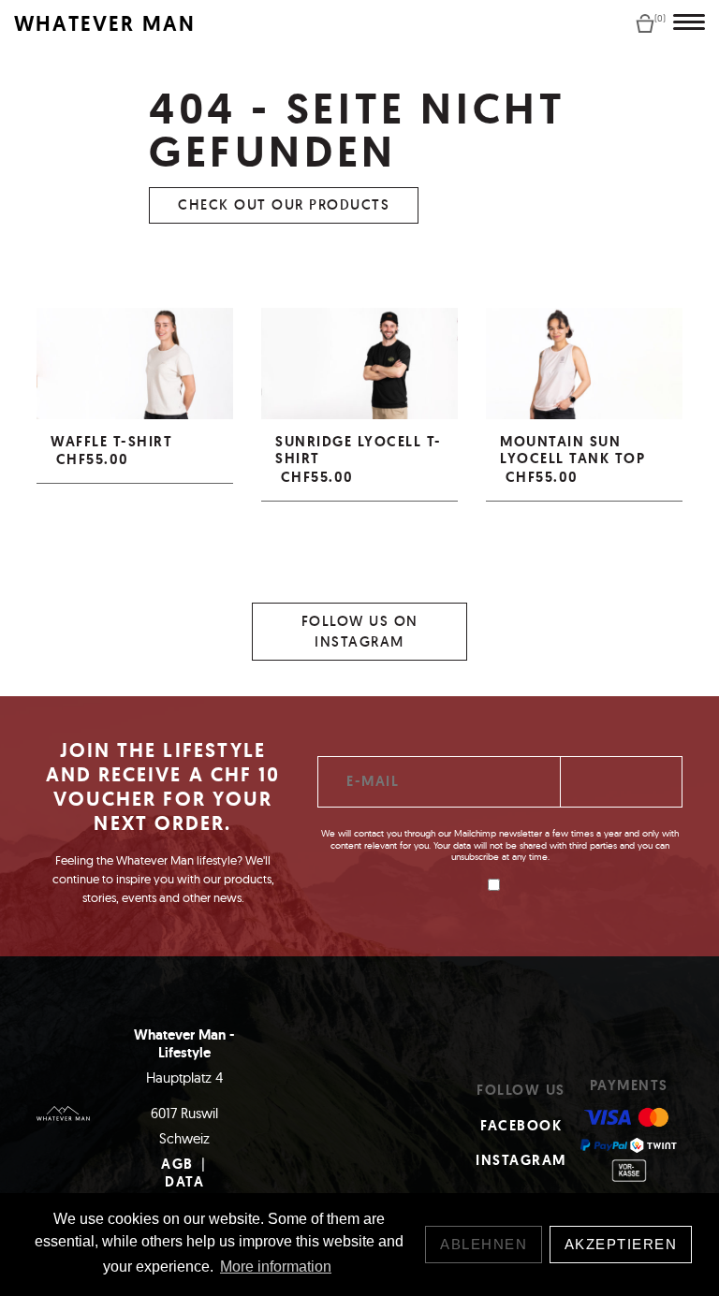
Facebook (521, 1125)
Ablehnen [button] (483, 1244)
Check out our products (283, 204)
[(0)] (645, 22)
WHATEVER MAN (105, 23)
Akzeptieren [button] (621, 1244)
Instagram (521, 1160)
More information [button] (275, 1266)
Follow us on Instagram (359, 631)
